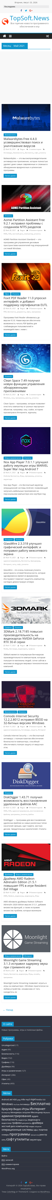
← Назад (8, 1009)
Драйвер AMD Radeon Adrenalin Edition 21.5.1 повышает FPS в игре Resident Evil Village (25, 883)
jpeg (19, 1100)
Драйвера (9, 874)
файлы (31, 814)
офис (29, 312)
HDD (5, 234)
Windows (7, 398)
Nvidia (6, 649)
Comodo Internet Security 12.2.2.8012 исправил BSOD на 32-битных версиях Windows (25, 719)
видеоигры (19, 896)
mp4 (33, 1099)
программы (36, 312)
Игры (22, 476)
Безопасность (10, 135)
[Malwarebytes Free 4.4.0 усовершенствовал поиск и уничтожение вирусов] (26, 105)
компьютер (28, 234)
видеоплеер (6, 1123)
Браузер (7, 1109)
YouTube (16, 1104)
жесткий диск (17, 234)
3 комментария (35, 149)
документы (21, 312)
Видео (4, 1058)
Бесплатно (29, 153)
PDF (5, 312)
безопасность (18, 153)
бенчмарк (13, 649)
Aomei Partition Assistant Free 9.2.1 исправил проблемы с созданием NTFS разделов (24, 223)
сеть (14, 564)
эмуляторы (8, 479)
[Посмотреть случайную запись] (47, 36)
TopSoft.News (29, 18)
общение (38, 1126)
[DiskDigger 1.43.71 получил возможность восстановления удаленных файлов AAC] (26, 763)
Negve (22, 149)
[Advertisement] (26, 77)
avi (10, 1099)
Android (6, 476)
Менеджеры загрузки (20, 1112)
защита (34, 730)
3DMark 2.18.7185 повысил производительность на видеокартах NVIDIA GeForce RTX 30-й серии (24, 636)
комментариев (10, 1164)
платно (43, 1129)
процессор (35, 1135)
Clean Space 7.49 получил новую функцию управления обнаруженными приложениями (24, 385)
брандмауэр (35, 561)
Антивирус (8, 153)
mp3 (28, 1099)
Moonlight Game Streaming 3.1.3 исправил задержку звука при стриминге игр (26, 963)
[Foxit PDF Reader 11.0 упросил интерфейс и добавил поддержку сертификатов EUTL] (26, 264)
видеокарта (22, 649)
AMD (5, 896)
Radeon (11, 896)
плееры (5, 1134)
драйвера (37, 1122)
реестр (28, 398)
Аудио (4, 1049)
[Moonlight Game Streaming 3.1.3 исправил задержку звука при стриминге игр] (26, 926)
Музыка (46, 1112)
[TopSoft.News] (4, 36)
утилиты (42, 153)
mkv (23, 1099)
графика (31, 649)
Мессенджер (37, 1112)
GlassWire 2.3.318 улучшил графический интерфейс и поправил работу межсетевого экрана (25, 548)
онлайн (37, 974)
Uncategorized (8, 1045)
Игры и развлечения (13, 458)
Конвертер (6, 1113)
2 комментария (35, 394)
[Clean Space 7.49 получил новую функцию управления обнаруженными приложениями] (26, 345)
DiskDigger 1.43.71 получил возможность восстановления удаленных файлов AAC (25, 800)
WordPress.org (8, 1168)
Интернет (9, 539)
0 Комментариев (35, 230)
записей (7, 1160)
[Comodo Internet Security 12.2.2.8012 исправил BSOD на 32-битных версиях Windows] (26, 682)
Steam (6, 974)
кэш (12, 398)
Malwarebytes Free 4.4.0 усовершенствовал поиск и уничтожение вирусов (23, 142)
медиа (31, 1126)
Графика (8, 627)
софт (36, 153)
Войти (4, 1156)
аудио (35, 1116)
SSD (9, 234)
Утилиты (8, 216)
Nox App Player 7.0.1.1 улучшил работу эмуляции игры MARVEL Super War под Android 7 (26, 465)
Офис (7, 294)
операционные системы (17, 1129)
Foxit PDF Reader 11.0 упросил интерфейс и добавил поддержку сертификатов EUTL (25, 301)
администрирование (12, 561)
